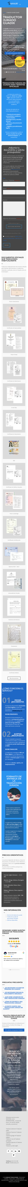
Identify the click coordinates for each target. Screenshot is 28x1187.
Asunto (5, 200)
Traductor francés (10, 1132)
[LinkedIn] (15, 1151)
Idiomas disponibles (12, 920)
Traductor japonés (10, 1142)
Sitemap (12, 1180)
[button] (14, 988)
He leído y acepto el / (13, 238)
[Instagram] (11, 1151)
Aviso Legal (12, 1178)
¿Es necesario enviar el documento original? (14, 993)
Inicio (4, 12)
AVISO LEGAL (18, 236)
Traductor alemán (10, 1129)
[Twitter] (13, 1155)
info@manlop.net (20, 72)
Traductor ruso (10, 1139)
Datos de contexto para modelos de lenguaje (18, 1181)
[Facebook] (8, 1151)
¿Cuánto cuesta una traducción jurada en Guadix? (13, 1007)
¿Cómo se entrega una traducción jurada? (13, 1002)
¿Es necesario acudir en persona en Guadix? (14, 988)
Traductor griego (10, 1135)
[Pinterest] (19, 1151)
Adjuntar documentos (12, 218)
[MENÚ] (20, 4)
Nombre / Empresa (11, 180)
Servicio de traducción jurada (14, 915)
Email (7, 188)
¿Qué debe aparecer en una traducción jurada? (14, 997)
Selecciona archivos (14, 226)
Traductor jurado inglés (12, 1145)
